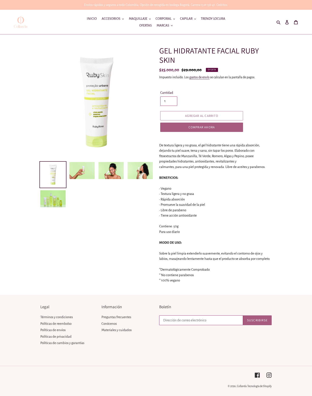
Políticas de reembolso (56, 323)
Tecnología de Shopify (259, 386)
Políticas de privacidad (56, 336)
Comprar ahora (201, 127)
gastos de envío (199, 77)
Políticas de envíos (53, 330)
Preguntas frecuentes (116, 317)
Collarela (242, 386)
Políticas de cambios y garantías (62, 343)
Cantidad (166, 92)
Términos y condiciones (56, 317)
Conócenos (109, 323)
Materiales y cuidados (116, 330)
